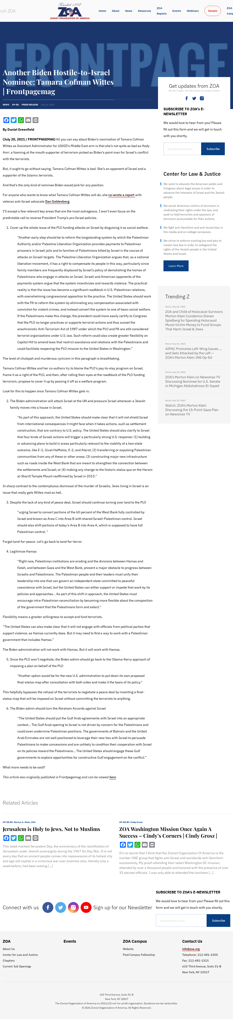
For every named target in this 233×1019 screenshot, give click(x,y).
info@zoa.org (191, 949)
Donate (212, 11)
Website (128, 949)
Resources (144, 11)
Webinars (193, 11)
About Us (9, 949)
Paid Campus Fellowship (139, 954)
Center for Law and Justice (20, 954)
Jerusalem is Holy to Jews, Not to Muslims (51, 828)
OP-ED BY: (19, 822)
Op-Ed (15, 104)
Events (176, 11)
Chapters (9, 960)
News (128, 11)
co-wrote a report (121, 195)
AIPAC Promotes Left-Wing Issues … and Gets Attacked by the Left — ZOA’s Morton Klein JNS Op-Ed (193, 353)
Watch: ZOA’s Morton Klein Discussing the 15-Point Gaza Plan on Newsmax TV (191, 409)
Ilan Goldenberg (57, 201)
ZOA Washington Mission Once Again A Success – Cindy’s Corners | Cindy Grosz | (168, 832)
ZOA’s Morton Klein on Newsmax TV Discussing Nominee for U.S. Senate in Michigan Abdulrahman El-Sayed (192, 381)
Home (102, 11)
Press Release (30, 104)
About (115, 11)
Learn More (176, 266)
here (112, 777)
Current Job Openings (17, 966)
